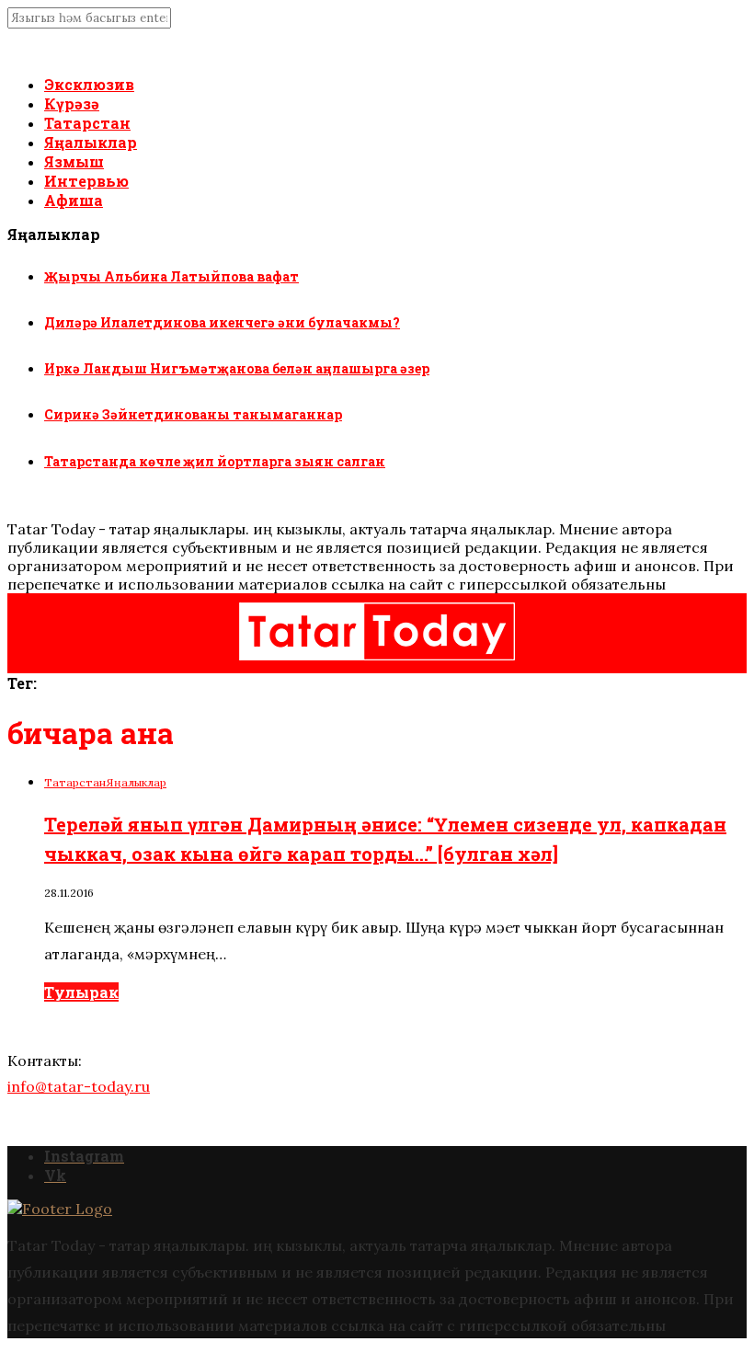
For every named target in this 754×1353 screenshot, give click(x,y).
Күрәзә (71, 103)
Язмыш (74, 161)
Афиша (73, 200)
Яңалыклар (90, 142)
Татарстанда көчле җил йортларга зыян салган (214, 461)
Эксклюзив (89, 84)
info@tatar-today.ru (78, 1086)
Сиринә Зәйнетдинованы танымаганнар (193, 414)
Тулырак (81, 992)
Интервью (86, 180)
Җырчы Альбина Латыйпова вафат (171, 276)
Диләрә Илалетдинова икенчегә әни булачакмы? (222, 322)
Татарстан (87, 122)
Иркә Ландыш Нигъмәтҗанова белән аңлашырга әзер (236, 368)
